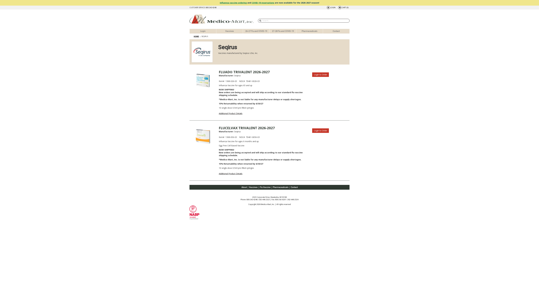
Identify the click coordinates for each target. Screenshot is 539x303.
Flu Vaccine (265, 187)
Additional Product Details (230, 113)
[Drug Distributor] (194, 212)
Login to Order (320, 74)
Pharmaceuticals (309, 31)
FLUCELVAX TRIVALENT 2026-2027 (247, 128)
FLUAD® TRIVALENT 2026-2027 (244, 72)
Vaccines (229, 31)
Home (196, 36)
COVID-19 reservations (263, 2)
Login (202, 31)
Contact (336, 31)
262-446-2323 (264, 199)
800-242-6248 (251, 199)
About (244, 187)
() (345, 7)
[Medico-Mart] (221, 19)
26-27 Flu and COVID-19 (256, 31)
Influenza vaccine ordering (233, 2)
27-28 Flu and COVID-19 (283, 31)
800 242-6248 (211, 7)
